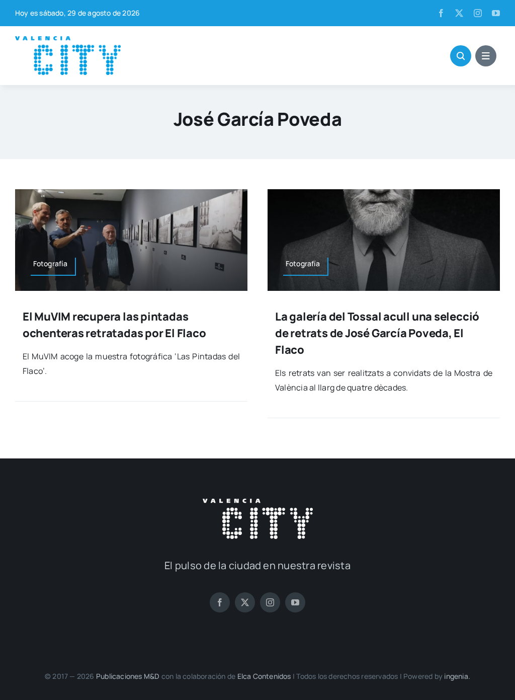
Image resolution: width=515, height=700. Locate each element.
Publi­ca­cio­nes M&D (128, 676)
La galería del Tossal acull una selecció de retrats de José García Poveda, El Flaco (377, 333)
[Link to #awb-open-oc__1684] (485, 55)
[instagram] (478, 13)
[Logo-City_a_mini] (68, 40)
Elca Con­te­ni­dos (264, 676)
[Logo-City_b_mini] (258, 502)
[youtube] (496, 13)
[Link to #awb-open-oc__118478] (460, 55)
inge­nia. (457, 676)
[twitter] (459, 13)
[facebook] (441, 13)
